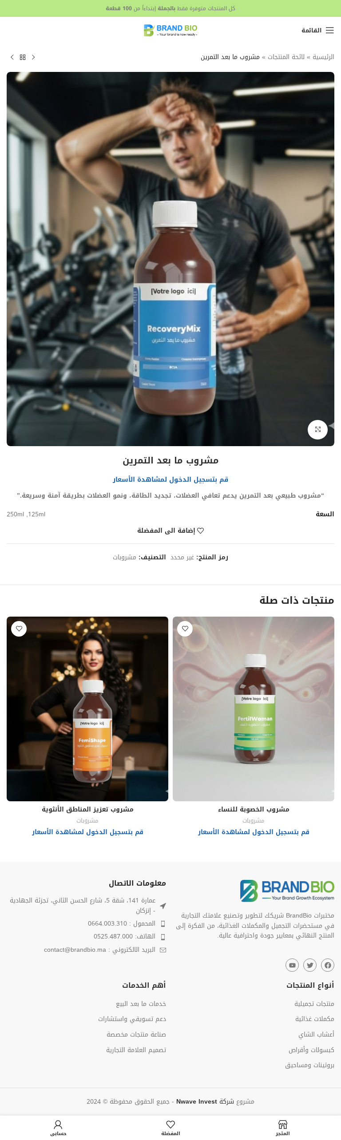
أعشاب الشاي (316, 1034)
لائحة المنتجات (286, 57)
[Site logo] (170, 31)
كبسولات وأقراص (311, 1050)
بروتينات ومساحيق (309, 1065)
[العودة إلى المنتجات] (22, 57)
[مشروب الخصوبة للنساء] (253, 709)
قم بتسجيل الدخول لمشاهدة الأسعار (170, 479)
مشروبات (124, 557)
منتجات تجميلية (314, 1004)
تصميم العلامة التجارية (136, 1050)
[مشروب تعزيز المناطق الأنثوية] (87, 709)
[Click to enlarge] (318, 430)
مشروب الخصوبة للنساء (253, 809)
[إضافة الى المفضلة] (185, 629)
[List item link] (86, 924)
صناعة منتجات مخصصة (136, 1034)
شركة (205, 1102)
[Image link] (287, 892)
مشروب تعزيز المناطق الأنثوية (88, 809)
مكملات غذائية (314, 1019)
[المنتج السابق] (33, 57)
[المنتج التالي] (12, 57)
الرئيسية (323, 57)
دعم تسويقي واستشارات (132, 1019)
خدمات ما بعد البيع (141, 1004)
